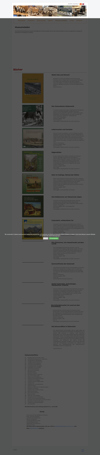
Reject (45, 238)
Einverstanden (54, 238)
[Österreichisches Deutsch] (80, 4)
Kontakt (70, 3)
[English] (83, 4)
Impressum (76, 3)
